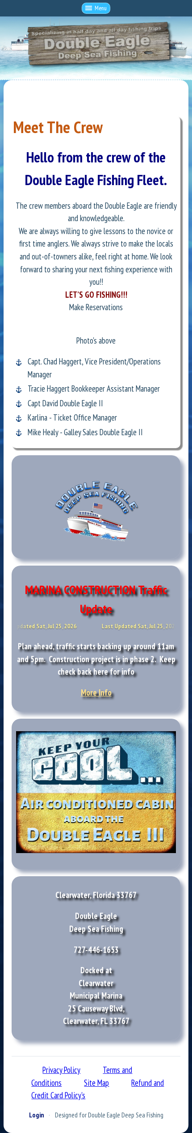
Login (36, 1115)
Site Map (96, 1082)
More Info (96, 692)
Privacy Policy (61, 1069)
